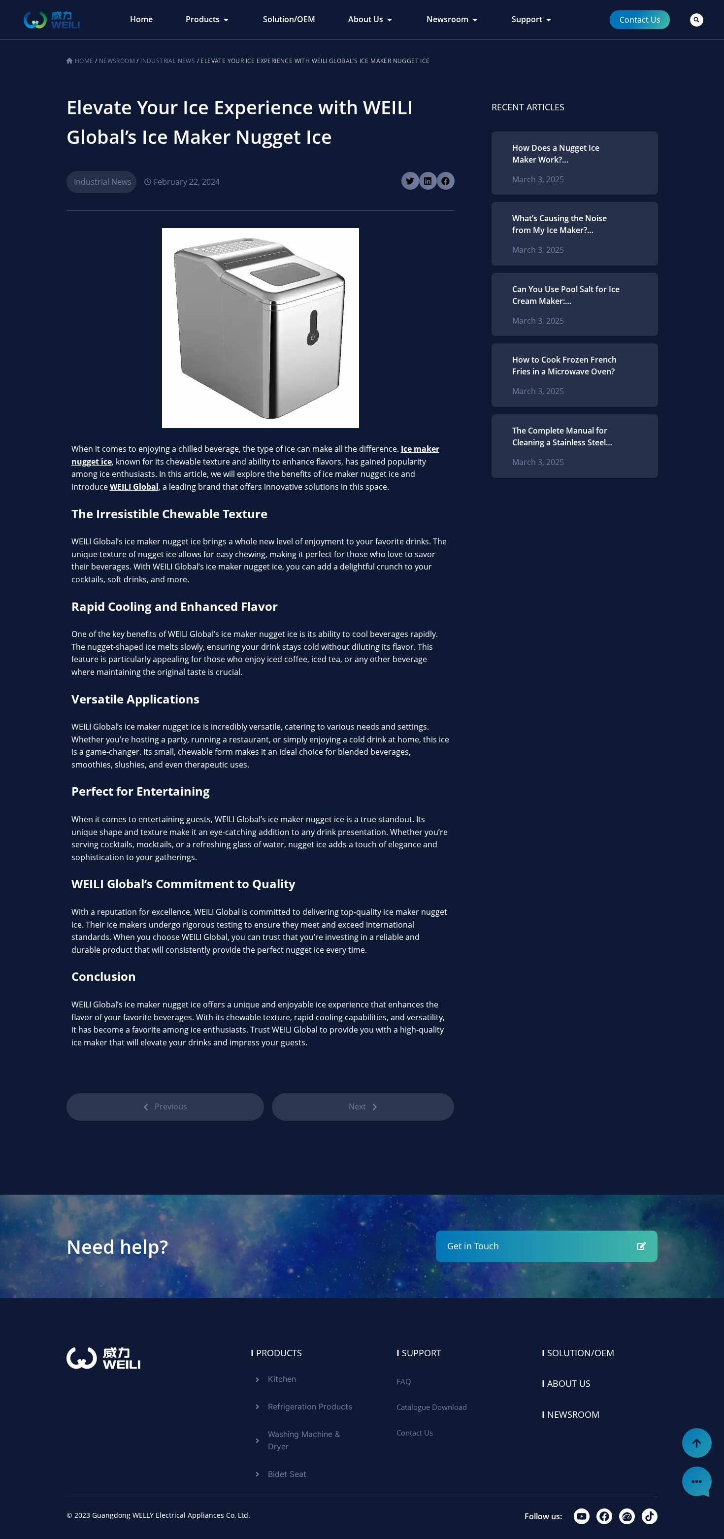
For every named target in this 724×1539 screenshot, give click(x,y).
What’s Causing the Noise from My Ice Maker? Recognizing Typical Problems (559, 224)
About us (566, 1383)
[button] (697, 20)
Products (276, 1353)
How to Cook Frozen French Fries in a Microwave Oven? (564, 365)
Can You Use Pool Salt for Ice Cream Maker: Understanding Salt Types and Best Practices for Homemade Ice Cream (566, 295)
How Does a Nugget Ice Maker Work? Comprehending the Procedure (555, 154)
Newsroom (117, 61)
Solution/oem (578, 1353)
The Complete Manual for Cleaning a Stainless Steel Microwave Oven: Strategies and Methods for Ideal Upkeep (564, 436)
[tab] (141, 19)
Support (418, 1353)
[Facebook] (604, 1516)
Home (84, 61)
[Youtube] (582, 1516)
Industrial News (167, 61)
